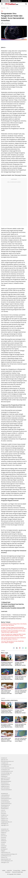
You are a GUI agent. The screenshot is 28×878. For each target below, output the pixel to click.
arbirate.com (4, 857)
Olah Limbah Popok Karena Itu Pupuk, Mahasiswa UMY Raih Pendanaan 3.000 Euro (13, 638)
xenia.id (3, 844)
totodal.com (4, 758)
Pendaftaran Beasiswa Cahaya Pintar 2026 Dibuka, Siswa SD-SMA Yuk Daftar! (14, 624)
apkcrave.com (4, 759)
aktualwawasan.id (5, 805)
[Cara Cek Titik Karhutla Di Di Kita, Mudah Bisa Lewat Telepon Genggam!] (21, 686)
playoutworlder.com (6, 859)
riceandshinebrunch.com (7, 771)
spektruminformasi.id (6, 803)
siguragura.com (5, 825)
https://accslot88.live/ (6, 749)
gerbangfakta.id (5, 807)
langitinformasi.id (5, 786)
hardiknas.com (4, 815)
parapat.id (3, 847)
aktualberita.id (4, 793)
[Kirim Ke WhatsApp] (26, 648)
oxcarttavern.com (5, 769)
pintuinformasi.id (5, 797)
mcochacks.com (5, 766)
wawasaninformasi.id (6, 798)
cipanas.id (3, 839)
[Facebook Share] (14, 648)
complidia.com (4, 763)
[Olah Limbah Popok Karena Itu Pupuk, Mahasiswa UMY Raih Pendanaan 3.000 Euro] (7, 686)
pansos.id (3, 812)
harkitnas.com (4, 820)
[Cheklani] (11, 4)
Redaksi (24, 870)
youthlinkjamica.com (6, 855)
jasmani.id (3, 837)
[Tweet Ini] (17, 648)
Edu (2, 11)
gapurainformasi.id (5, 778)
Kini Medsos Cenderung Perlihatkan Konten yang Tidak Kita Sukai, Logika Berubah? (13, 631)
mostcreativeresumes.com (7, 768)
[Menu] (2, 4)
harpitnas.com (4, 818)
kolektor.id (3, 832)
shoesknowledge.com (6, 773)
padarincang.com (5, 830)
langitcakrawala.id (5, 784)
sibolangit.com (4, 823)
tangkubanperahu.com (6, 822)
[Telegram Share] (23, 648)
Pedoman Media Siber (17, 872)
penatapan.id (4, 849)
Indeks (3, 870)
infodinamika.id (4, 808)
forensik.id (3, 813)
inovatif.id (3, 842)
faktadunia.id (4, 776)
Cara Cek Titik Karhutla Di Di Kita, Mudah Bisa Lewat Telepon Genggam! (12, 641)
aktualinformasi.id (5, 774)
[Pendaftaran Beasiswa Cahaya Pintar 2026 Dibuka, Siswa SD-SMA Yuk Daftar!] (7, 657)
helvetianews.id (4, 783)
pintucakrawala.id (5, 788)
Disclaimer (7, 872)
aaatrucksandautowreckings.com (9, 854)
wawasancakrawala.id (6, 789)
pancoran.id (4, 835)
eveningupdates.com (6, 764)
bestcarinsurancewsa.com (7, 761)
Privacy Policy (16, 870)
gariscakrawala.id (5, 779)
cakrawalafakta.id (5, 795)
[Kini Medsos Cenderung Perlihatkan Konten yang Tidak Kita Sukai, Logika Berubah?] (7, 672)
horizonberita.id (5, 800)
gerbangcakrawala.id (6, 781)
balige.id (3, 850)
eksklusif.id (3, 840)
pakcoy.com (4, 817)
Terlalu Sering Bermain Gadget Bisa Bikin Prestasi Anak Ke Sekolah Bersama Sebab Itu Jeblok (13, 635)
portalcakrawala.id (5, 802)
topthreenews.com (5, 852)
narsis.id (3, 810)
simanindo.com (5, 829)
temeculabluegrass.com (7, 860)
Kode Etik (9, 870)
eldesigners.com (5, 862)
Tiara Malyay (6, 23)
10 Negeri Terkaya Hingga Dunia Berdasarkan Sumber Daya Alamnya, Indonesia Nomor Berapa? (13, 628)
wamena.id (3, 845)
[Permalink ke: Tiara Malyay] (2, 23)
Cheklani (19, 874)
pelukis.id (3, 834)
